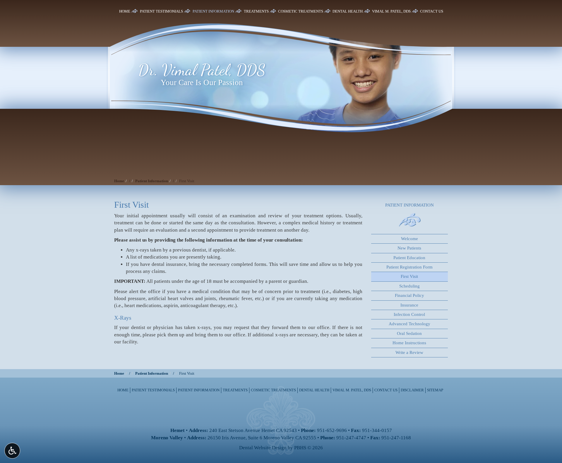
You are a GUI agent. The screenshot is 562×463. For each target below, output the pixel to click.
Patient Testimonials (161, 11)
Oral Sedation (409, 333)
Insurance (409, 305)
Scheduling (409, 286)
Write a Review (409, 352)
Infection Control (409, 314)
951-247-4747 (351, 437)
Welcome (409, 238)
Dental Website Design (263, 447)
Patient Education (409, 257)
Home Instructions (409, 342)
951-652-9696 (332, 430)
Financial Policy (409, 295)
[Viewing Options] (12, 451)
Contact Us (431, 11)
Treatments (256, 11)
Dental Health (348, 11)
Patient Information (213, 11)
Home (124, 11)
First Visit (409, 276)
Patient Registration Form (409, 267)
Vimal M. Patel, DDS (391, 11)
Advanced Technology (409, 323)
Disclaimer (412, 390)
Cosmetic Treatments (300, 11)
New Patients (409, 248)
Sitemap (435, 390)
